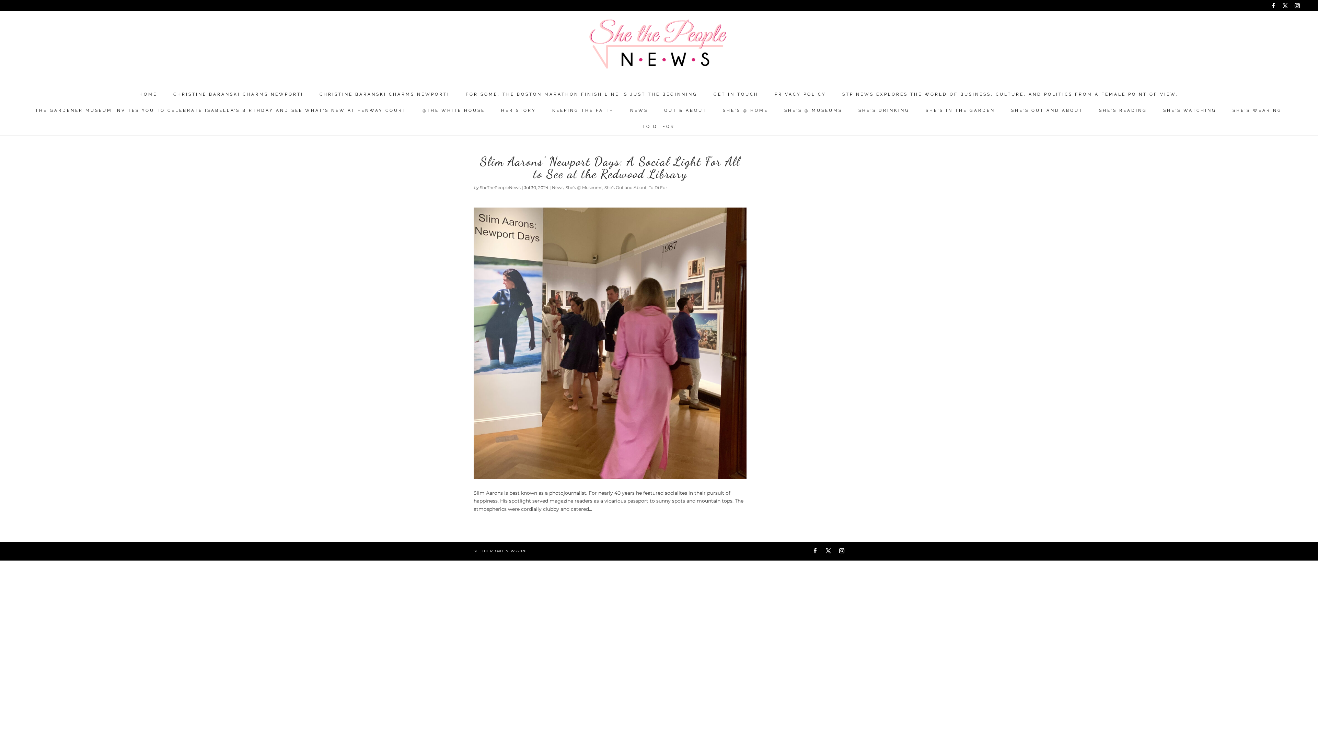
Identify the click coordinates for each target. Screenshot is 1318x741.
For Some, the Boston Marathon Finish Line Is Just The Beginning (581, 94)
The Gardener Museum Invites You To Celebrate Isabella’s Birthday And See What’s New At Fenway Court (220, 110)
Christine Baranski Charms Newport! (238, 94)
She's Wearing (1257, 110)
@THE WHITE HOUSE (454, 110)
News (639, 110)
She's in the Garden (960, 110)
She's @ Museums (813, 110)
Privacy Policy (800, 94)
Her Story (518, 110)
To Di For (659, 127)
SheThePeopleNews (500, 187)
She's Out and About (1047, 110)
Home (148, 94)
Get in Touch (736, 94)
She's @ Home (745, 110)
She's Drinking (884, 110)
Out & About (685, 110)
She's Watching (1189, 110)
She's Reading (1123, 110)
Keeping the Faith (583, 110)
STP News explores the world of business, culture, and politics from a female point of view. (1010, 94)
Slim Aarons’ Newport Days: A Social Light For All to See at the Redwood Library (610, 167)
